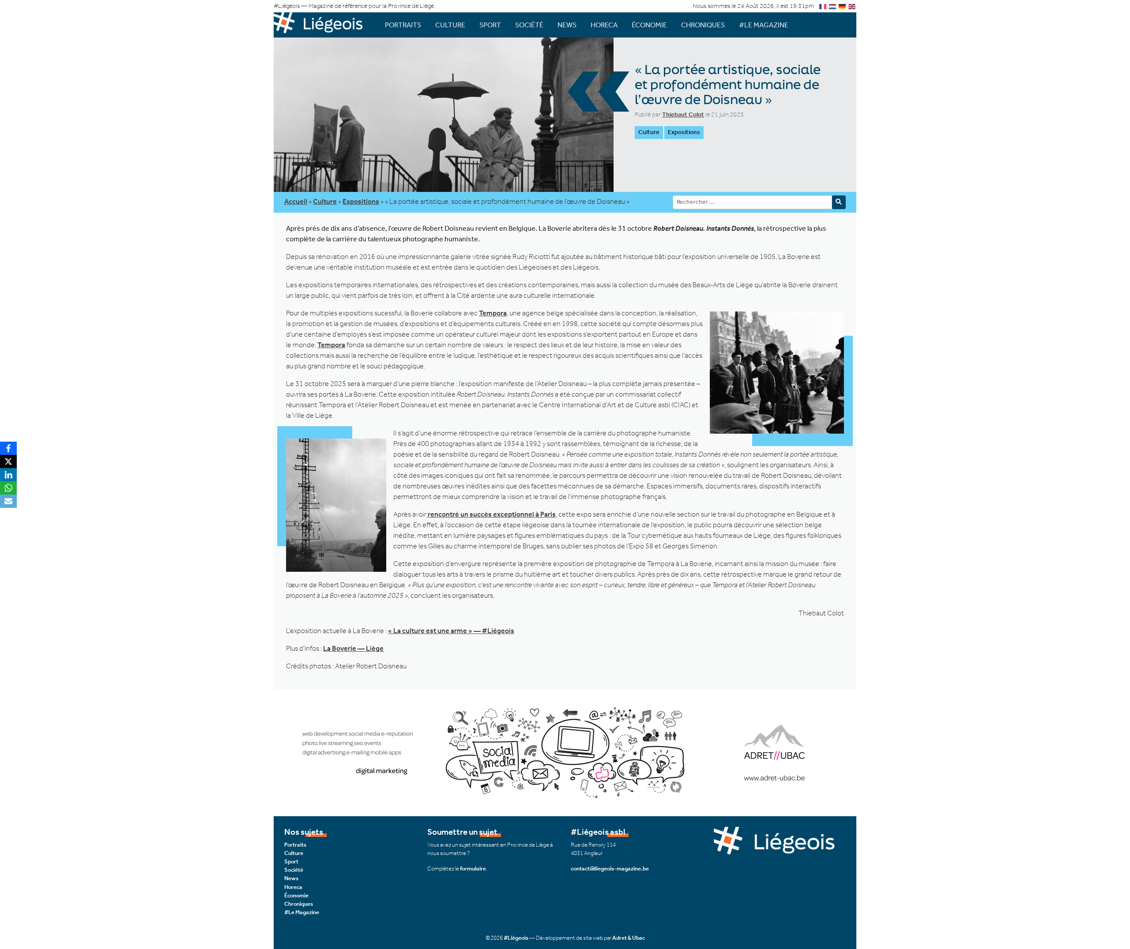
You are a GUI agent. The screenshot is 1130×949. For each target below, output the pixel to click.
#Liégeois (516, 937)
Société (529, 25)
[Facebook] (8, 448)
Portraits (403, 25)
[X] (8, 461)
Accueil (295, 201)
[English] (852, 6)
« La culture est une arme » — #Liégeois (451, 630)
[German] (843, 6)
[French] (823, 6)
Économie (649, 25)
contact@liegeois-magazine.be (610, 868)
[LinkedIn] (8, 474)
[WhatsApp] (8, 488)
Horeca (604, 25)
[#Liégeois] (322, 25)
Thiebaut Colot (683, 114)
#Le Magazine (763, 25)
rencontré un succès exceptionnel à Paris (491, 514)
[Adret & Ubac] (565, 751)
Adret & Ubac (628, 937)
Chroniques (703, 25)
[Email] (8, 501)
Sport (490, 25)
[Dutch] (833, 6)
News (566, 25)
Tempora (493, 313)
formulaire (473, 868)
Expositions (684, 132)
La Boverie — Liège (353, 648)
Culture (450, 25)
